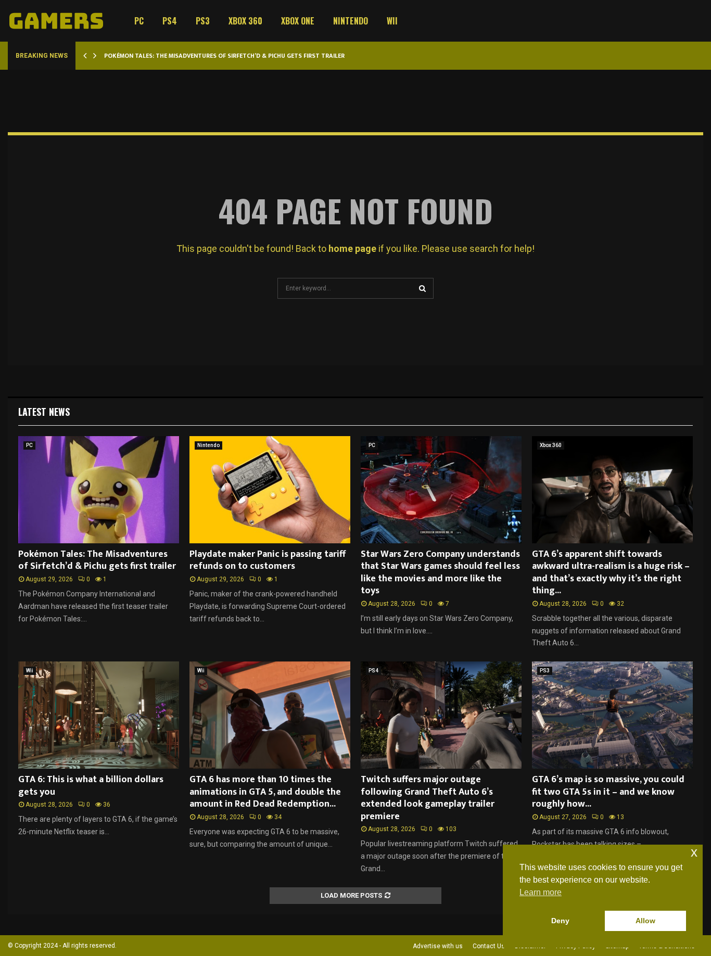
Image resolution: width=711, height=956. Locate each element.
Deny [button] (560, 920)
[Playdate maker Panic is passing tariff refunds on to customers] (269, 489)
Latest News (44, 411)
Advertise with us (438, 946)
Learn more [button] (540, 892)
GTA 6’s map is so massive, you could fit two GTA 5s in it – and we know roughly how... (608, 792)
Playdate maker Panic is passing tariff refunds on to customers (267, 560)
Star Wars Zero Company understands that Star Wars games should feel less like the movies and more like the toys (440, 572)
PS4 (169, 21)
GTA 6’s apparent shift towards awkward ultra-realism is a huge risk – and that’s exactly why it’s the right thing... (611, 572)
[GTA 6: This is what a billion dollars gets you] (98, 715)
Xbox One (297, 21)
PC (139, 21)
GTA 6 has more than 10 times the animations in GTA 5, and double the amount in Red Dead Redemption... (265, 792)
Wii (392, 21)
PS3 (203, 21)
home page (352, 248)
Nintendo (350, 21)
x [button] (694, 852)
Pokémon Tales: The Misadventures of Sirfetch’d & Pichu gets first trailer (224, 55)
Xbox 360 (245, 21)
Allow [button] (645, 920)
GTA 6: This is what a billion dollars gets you (90, 785)
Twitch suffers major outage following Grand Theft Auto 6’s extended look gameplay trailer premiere (427, 798)
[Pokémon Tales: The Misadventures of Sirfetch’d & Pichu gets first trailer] (98, 489)
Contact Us (489, 946)
